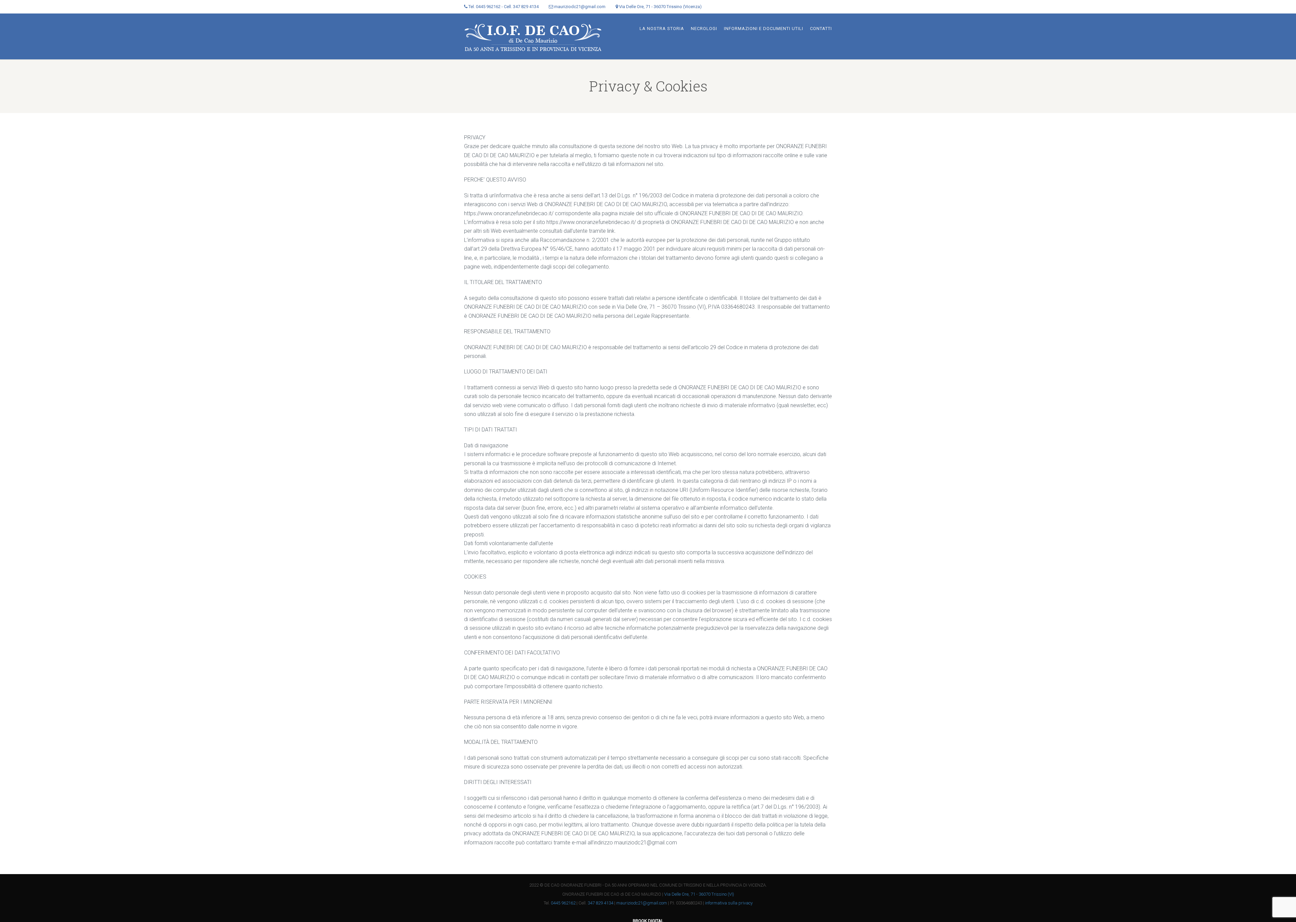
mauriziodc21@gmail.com (641, 902)
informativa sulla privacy (729, 902)
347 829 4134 (600, 902)
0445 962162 (563, 902)
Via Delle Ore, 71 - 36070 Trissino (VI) (699, 894)
